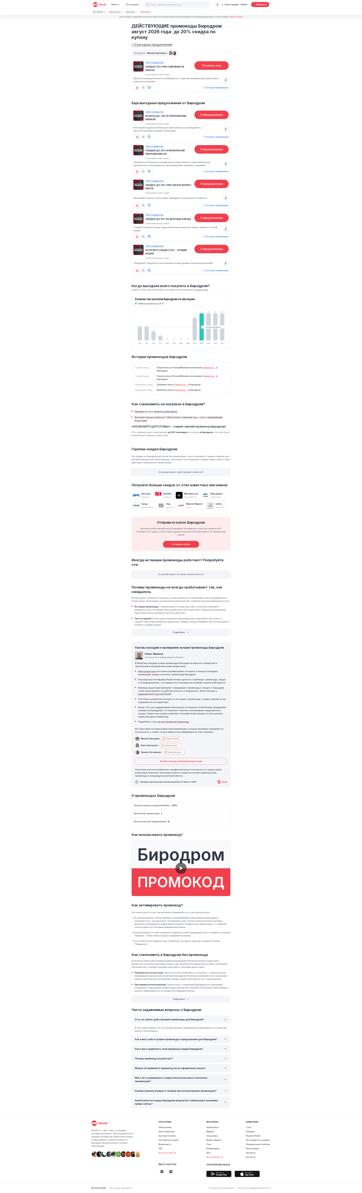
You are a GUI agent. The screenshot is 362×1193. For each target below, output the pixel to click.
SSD (160, 1148)
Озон (208, 1144)
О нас (248, 1127)
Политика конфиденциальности (254, 1188)
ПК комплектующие (168, 1140)
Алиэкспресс (212, 1127)
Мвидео (210, 1131)
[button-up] (137, 87)
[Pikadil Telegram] (171, 1171)
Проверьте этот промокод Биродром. (156, 411)
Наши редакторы (147, 671)
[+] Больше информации (216, 87)
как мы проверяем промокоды (173, 721)
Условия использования (221, 1188)
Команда (250, 1131)
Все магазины (213, 1157)
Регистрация (232, 4)
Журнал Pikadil (253, 1136)
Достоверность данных (258, 1140)
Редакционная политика (258, 1144)
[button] (147, 4)
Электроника (165, 1127)
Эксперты (251, 1153)
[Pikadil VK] (162, 1171)
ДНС (208, 1153)
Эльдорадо (212, 1136)
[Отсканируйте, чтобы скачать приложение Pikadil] (218, 1174)
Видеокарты (165, 1144)
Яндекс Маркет (214, 1140)
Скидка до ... (209, 367)
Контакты (250, 1157)
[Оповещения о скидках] (217, 4)
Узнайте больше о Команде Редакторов (181, 761)
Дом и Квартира (167, 1131)
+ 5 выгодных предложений (152, 44)
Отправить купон (181, 544)
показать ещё (201, 289)
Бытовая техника (167, 1136)
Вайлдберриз (213, 1148)
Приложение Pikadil (218, 1164)
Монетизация (252, 1148)
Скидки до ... (209, 376)
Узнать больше (236, 17)
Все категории (166, 1153)
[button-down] (149, 87)
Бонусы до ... (181, 390)
